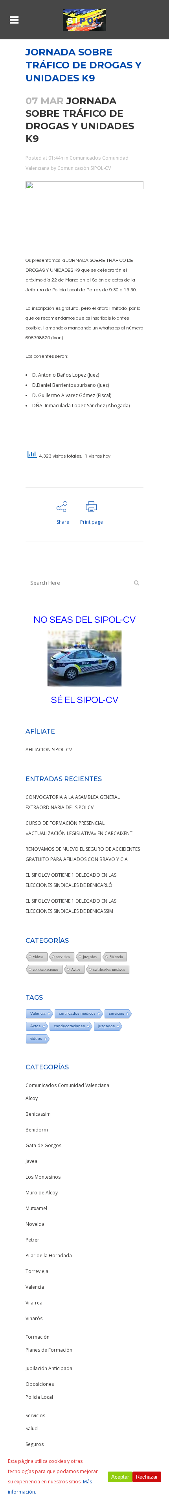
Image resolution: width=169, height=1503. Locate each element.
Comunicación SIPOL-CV (84, 168)
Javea (31, 1161)
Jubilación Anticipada (49, 1368)
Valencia (116, 956)
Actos (75, 969)
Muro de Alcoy (42, 1192)
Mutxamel (36, 1208)
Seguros (35, 1444)
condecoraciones (45, 969)
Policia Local (39, 1397)
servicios (63, 956)
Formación (38, 1337)
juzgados (90, 956)
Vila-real (35, 1302)
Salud (32, 1428)
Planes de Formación (49, 1350)
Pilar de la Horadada (49, 1255)
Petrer (32, 1239)
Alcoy (32, 1098)
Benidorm (37, 1129)
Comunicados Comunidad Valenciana (67, 1085)
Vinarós (34, 1318)
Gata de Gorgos (43, 1145)
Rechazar (147, 1477)
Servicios (35, 1415)
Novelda (35, 1224)
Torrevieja (37, 1271)
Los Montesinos (43, 1177)
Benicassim (38, 1114)
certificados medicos (109, 969)
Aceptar (120, 1477)
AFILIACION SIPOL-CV (49, 749)
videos (38, 956)
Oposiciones (40, 1384)
